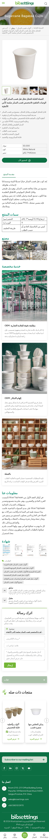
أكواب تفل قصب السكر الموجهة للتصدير (18, 568)
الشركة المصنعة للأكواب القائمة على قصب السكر (22, 571)
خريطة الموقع (17, 827)
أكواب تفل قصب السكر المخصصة (16, 575)
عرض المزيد (11, 739)
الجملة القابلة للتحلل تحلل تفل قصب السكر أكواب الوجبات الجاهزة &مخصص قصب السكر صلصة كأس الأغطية (24, 632)
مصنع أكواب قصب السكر (13, 582)
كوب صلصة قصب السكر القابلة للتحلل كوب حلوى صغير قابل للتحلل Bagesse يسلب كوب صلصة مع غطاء (35, 726)
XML (27, 827)
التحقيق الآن (22, 160)
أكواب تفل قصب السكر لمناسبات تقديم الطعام (21, 578)
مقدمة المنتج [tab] (8, 174)
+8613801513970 (16, 805)
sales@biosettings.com (18, 799)
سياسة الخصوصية (38, 827)
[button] (46, 720)
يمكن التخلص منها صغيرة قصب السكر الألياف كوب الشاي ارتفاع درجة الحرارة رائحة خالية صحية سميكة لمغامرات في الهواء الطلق (13, 726)
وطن (13, 28)
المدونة (7, 827)
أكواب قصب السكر (24, 28)
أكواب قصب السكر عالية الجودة (15, 564)
